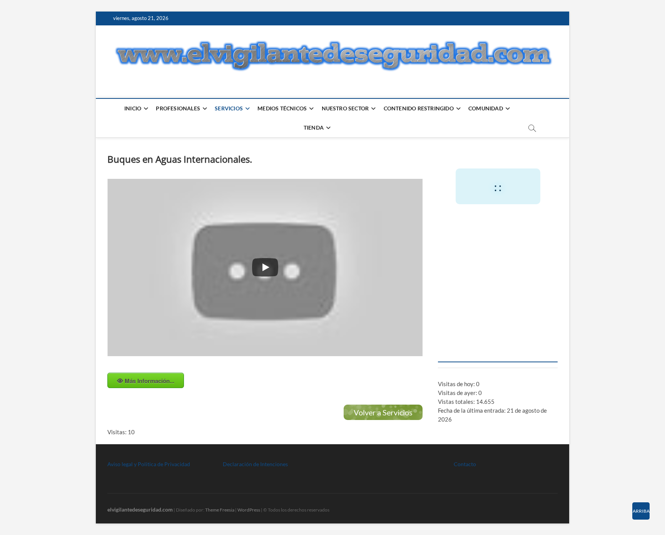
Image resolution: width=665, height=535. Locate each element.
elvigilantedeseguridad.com (140, 509)
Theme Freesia (219, 510)
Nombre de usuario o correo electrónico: (493, 229)
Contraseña (456, 262)
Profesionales (178, 108)
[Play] (265, 267)
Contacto (465, 464)
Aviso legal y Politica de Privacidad (148, 464)
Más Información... (149, 381)
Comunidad (485, 108)
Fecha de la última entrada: (472, 410)
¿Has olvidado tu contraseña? (498, 345)
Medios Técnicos (282, 108)
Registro (529, 322)
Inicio (132, 108)
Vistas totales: (457, 401)
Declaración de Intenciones (255, 464)
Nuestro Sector (345, 108)
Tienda (314, 127)
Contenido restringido (419, 108)
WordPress (248, 510)
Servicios (229, 108)
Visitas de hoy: (457, 383)
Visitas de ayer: (458, 392)
